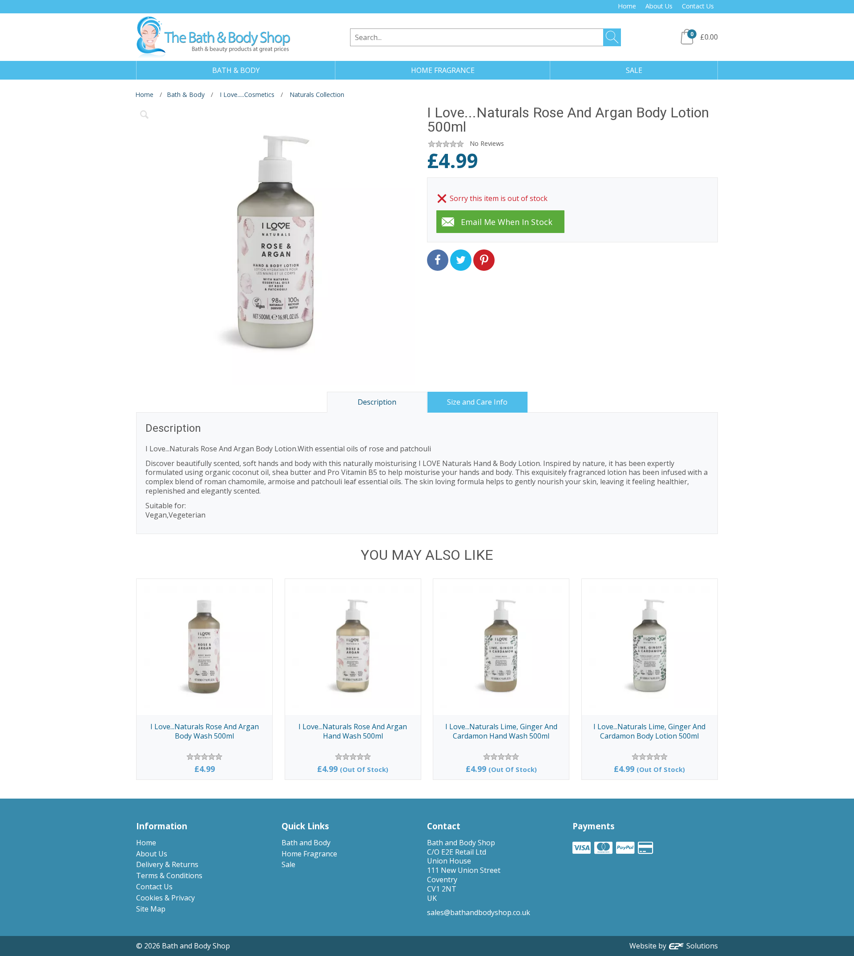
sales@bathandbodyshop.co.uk (478, 912)
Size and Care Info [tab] (477, 402)
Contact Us (698, 6)
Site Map (150, 909)
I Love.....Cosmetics (247, 94)
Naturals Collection (317, 94)
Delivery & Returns (167, 864)
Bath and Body (306, 843)
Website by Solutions (673, 946)
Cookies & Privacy (165, 898)
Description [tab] (377, 402)
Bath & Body (186, 94)
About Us (659, 6)
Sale (288, 864)
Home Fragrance (309, 854)
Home (627, 6)
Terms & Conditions (169, 875)
